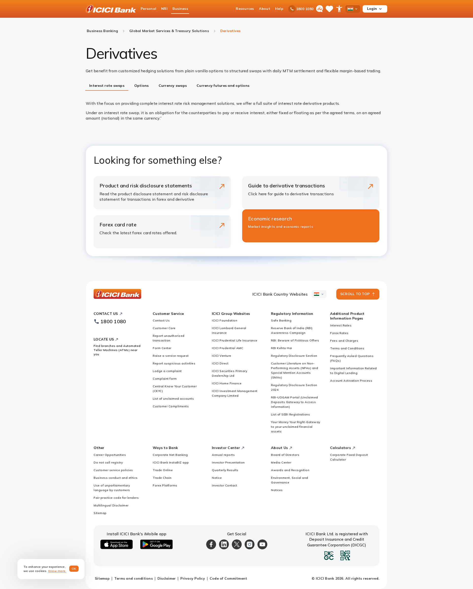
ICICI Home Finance (226, 383)
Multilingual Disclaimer (111, 505)
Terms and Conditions (347, 348)
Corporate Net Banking (170, 455)
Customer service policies (113, 470)
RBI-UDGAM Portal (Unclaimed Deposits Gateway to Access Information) (294, 402)
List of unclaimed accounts (173, 398)
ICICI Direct (220, 363)
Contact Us (161, 320)
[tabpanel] (236, 111)
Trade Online (163, 470)
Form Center (162, 348)
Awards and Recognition (290, 470)
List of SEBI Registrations (290, 414)
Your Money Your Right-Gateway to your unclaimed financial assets (295, 426)
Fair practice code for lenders (116, 498)
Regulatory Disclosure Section (294, 355)
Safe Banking (281, 320)
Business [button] (180, 8)
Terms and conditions (133, 578)
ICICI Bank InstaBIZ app (171, 462)
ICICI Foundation (224, 320)
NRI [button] (164, 8)
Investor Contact (224, 485)
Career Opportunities (110, 455)
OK (74, 569)
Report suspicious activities (174, 363)
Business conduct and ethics (116, 478)
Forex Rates (339, 333)
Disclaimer (166, 578)
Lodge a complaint (167, 371)
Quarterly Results (225, 470)
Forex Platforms (165, 485)
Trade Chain (162, 478)
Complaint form (165, 378)
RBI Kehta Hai (281, 348)
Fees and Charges (344, 340)
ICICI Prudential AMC (227, 348)
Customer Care (164, 328)
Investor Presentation (228, 462)
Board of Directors (285, 455)
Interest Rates (341, 325)
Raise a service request (171, 355)
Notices (277, 490)
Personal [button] (148, 8)
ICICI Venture (221, 355)
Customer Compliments (171, 406)
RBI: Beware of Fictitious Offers (295, 340)
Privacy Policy (192, 578)
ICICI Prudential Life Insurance (234, 340)
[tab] (106, 86)
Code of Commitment (228, 578)
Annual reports (223, 455)
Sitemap (100, 513)
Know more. (57, 571)
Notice (217, 478)
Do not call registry (108, 462)
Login (372, 8)
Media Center (281, 462)
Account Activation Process (351, 380)
